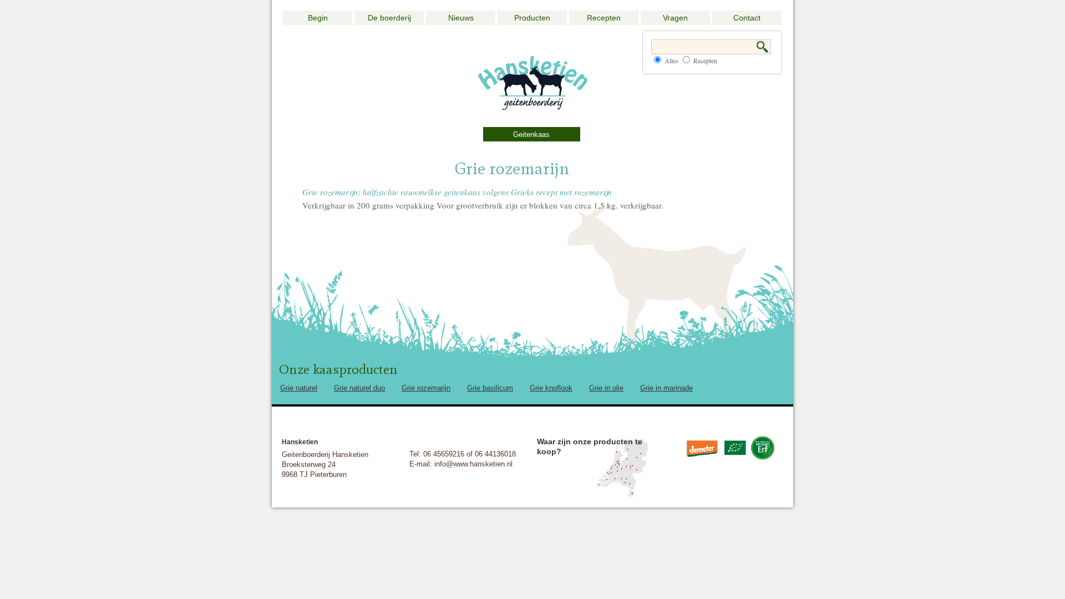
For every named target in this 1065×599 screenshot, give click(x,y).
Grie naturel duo (359, 388)
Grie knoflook (551, 388)
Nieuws (461, 17)
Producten (532, 17)
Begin (318, 17)
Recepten (604, 17)
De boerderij (389, 17)
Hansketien (300, 442)
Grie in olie (606, 388)
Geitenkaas (531, 134)
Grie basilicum (490, 388)
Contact (746, 17)
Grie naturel (298, 388)
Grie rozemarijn (426, 388)
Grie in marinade (666, 388)
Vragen (675, 17)
